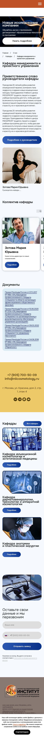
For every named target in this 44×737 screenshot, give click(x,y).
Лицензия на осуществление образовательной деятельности (17, 710)
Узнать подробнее (19, 724)
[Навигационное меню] (40, 4)
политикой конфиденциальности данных (19, 659)
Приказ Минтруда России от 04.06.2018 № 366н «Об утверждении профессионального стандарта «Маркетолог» (22, 343)
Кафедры (9, 56)
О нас (15, 53)
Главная (5, 53)
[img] (22, 439)
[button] (22, 41)
